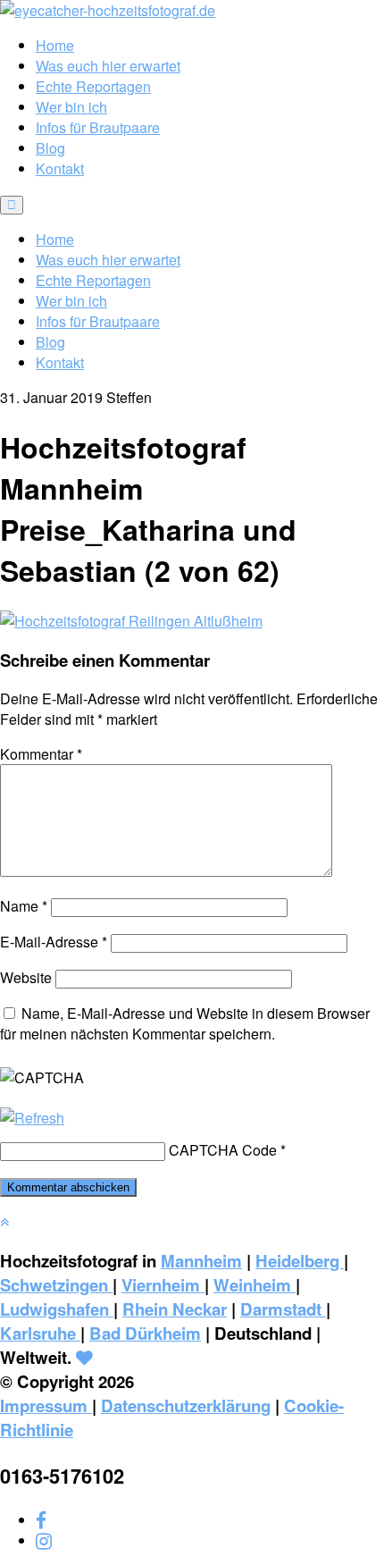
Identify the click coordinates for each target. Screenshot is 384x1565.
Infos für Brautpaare (98, 127)
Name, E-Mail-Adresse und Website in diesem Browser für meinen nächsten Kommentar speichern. (185, 1023)
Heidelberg (299, 1261)
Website (26, 977)
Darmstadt (283, 1309)
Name (23, 906)
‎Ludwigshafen (56, 1309)
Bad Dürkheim (145, 1333)
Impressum (46, 1405)
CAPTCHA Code (223, 1150)
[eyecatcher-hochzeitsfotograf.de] (107, 10)
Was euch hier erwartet (108, 65)
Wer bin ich (71, 107)
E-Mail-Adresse (53, 941)
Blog (50, 148)
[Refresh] (32, 1117)
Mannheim (201, 1261)
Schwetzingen (56, 1285)
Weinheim (254, 1285)
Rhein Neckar (174, 1309)
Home (55, 45)
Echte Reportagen (93, 86)
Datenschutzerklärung (186, 1405)
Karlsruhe (40, 1333)
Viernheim (163, 1285)
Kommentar (41, 754)
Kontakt (60, 168)
